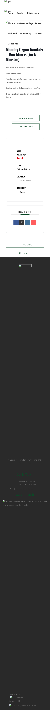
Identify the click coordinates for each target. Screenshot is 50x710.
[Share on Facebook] (16, 222)
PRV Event (27, 245)
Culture (22, 192)
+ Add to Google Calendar (25, 118)
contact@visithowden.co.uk (28, 489)
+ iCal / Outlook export (25, 127)
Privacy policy (25, 463)
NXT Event (23, 253)
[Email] (33, 222)
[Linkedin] (27, 222)
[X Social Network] (21, 222)
